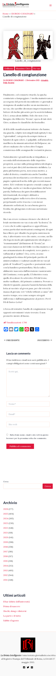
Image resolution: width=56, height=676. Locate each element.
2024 (5, 518)
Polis (5, 83)
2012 (5, 575)
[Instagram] (32, 667)
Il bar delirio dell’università (16, 601)
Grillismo (8, 68)
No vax (36, 68)
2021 (5, 532)
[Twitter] (28, 667)
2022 (5, 528)
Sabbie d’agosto (11, 620)
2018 (5, 546)
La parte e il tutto (12, 615)
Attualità (44, 80)
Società (11, 83)
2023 (5, 523)
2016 (5, 556)
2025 (5, 513)
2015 (5, 561)
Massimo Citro (23, 68)
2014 (5, 565)
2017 (5, 551)
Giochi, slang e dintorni (14, 611)
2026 (5, 509)
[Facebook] (24, 667)
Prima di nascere (11, 606)
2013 (5, 570)
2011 (5, 580)
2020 (5, 537)
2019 (5, 542)
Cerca (5, 481)
